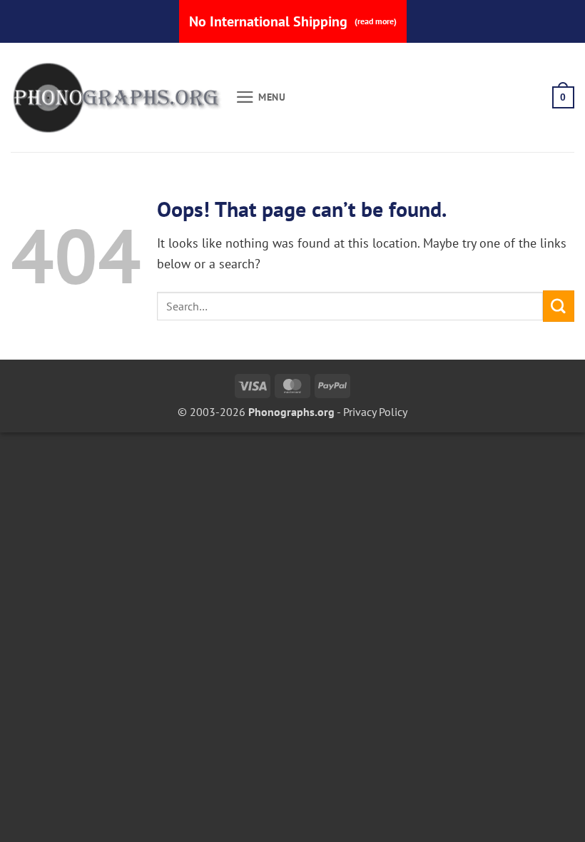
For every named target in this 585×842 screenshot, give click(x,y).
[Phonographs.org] (118, 97)
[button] (260, 97)
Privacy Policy (375, 412)
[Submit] (558, 305)
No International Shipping (293, 21)
